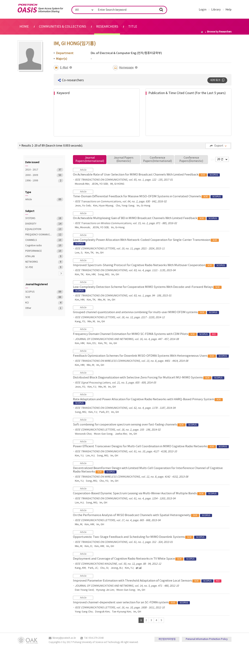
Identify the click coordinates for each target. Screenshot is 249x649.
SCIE (38, 297)
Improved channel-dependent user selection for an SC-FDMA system (130, 602)
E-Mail (64, 67)
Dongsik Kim (102, 611)
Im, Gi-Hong (143, 205)
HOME (24, 26)
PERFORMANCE (38, 251)
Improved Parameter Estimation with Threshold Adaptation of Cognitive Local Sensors (146, 580)
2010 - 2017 (38, 170)
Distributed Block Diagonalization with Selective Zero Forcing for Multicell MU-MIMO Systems (147, 377)
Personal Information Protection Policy (207, 639)
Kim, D (88, 546)
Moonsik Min (82, 184)
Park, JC (93, 568)
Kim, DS (91, 343)
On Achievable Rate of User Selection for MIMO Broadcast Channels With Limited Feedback (145, 174)
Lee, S (78, 252)
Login (202, 9)
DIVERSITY (38, 224)
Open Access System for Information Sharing (40, 8)
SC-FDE (38, 267)
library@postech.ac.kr (64, 638)
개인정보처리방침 (166, 639)
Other (38, 308)
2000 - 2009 (38, 175)
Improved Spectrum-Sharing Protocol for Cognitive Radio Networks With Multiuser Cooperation (149, 265)
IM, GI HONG (117, 184)
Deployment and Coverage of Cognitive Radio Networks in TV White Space (133, 558)
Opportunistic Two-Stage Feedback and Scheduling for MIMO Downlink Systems (138, 537)
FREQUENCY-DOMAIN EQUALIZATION (38, 234)
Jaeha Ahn (121, 433)
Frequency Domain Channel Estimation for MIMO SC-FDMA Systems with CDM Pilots (144, 334)
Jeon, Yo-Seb (83, 205)
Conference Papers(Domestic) (191, 159)
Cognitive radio (38, 245)
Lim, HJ (90, 455)
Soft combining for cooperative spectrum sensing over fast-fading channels (134, 424)
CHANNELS (38, 240)
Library (216, 9)
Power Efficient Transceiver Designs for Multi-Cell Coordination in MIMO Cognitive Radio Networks (150, 446)
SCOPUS (38, 292)
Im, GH (99, 252)
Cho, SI (104, 568)
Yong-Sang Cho (84, 611)
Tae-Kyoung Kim (121, 611)
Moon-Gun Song (103, 433)
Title (132, 26)
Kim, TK (89, 252)
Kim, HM (90, 274)
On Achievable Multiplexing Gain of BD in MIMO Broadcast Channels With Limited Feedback (145, 218)
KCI (38, 302)
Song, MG (103, 274)
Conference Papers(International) (157, 159)
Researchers (107, 26)
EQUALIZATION (38, 229)
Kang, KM (80, 568)
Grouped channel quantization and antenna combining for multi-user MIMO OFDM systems (145, 312)
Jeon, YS (80, 386)
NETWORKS (38, 262)
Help (228, 9)
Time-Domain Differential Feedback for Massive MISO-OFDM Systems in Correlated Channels (147, 196)
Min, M (101, 299)
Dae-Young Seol (84, 590)
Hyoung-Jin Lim (105, 590)
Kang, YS (80, 321)
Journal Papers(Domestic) (123, 159)
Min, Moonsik (82, 227)
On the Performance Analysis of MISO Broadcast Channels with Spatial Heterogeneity (141, 515)
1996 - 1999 (38, 180)
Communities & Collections (62, 26)
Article (38, 199)
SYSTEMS (38, 218)
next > (61, 273)
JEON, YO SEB (100, 184)
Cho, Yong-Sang (125, 205)
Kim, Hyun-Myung (103, 205)
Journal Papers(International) (89, 159)
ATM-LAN (38, 256)
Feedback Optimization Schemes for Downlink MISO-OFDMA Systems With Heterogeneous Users (150, 355)
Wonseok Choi (83, 433)
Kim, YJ (92, 386)
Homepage (126, 67)
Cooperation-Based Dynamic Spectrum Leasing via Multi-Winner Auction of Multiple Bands (144, 493)
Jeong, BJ (116, 568)
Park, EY (104, 412)
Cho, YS (103, 481)
